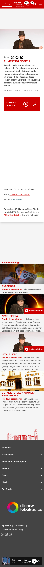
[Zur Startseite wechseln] (7, 4)
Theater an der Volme (20, 194)
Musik (4, 482)
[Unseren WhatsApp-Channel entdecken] (2, 534)
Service (5, 468)
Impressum (6, 525)
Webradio (6, 447)
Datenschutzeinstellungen (13, 529)
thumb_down (29, 561)
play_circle (34, 561)
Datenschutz (19, 525)
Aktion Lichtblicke (12, 215)
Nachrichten (8, 454)
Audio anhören (34, 310)
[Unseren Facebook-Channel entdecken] (6, 534)
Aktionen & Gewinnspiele (14, 461)
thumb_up (38, 561)
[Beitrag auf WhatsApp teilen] (12, 57)
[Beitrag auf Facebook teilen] (17, 57)
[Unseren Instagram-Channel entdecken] (10, 534)
